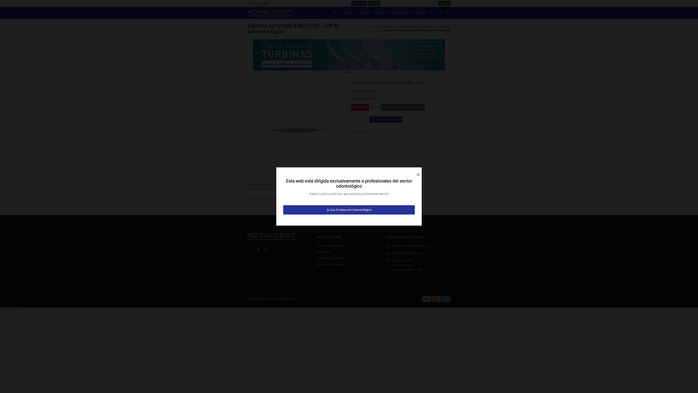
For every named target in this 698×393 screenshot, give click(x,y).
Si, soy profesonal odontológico (349, 210)
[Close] (418, 173)
